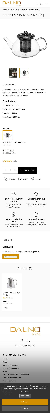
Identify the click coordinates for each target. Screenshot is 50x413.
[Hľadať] (36, 3)
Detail (5, 308)
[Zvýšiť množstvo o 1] (15, 170)
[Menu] (45, 3)
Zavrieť (42, 185)
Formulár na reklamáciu (11, 378)
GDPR (4, 371)
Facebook (22, 340)
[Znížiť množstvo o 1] (6, 170)
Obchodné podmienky (10, 365)
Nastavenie (25, 396)
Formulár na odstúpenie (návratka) (15, 374)
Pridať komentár (11, 257)
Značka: (7, 145)
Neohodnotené (20, 142)
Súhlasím (25, 402)
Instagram (28, 340)
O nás (4, 362)
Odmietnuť (25, 408)
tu (29, 391)
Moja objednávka (9, 381)
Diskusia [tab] (8, 239)
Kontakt (5, 359)
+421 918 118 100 (27, 346)
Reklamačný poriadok (10, 368)
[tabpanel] (12, 292)
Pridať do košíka (27, 170)
